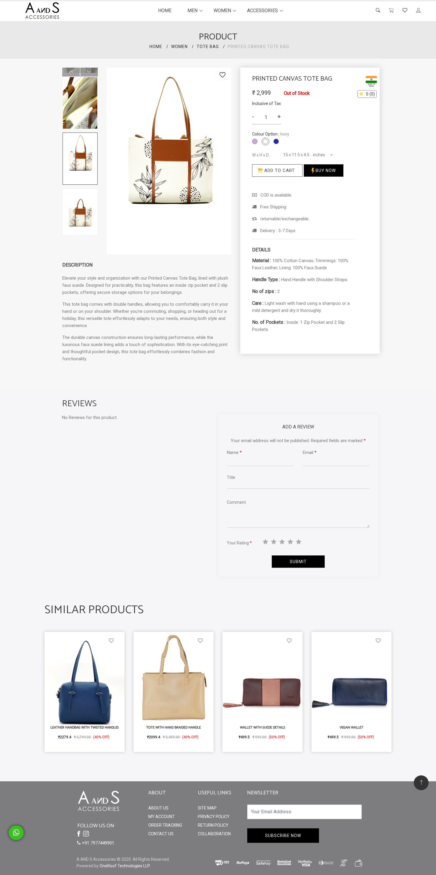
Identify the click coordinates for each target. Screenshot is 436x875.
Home (164, 10)
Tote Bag (208, 46)
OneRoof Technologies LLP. (125, 865)
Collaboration (214, 833)
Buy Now (325, 170)
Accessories (262, 10)
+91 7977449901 (97, 843)
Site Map (207, 808)
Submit (298, 561)
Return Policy (213, 825)
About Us (158, 808)
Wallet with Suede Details (262, 727)
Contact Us (161, 833)
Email (309, 452)
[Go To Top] (421, 782)
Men (192, 10)
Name (234, 452)
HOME (155, 46)
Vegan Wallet (351, 727)
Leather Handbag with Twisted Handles (84, 727)
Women (222, 10)
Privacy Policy (214, 816)
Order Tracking (165, 825)
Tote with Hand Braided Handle (173, 727)
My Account (161, 816)
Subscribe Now (283, 835)
